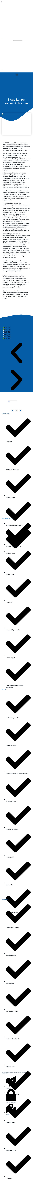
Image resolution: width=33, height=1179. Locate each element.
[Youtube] (20, 410)
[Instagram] (16, 410)
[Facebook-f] (12, 410)
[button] (16, 74)
